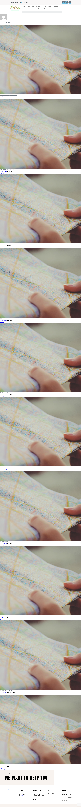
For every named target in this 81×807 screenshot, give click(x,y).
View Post (2, 98)
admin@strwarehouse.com (26, 797)
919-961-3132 (22, 795)
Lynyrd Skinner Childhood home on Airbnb (8, 467)
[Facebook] (63, 2)
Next (4, 769)
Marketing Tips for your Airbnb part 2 (7, 169)
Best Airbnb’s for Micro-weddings (6, 392)
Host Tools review (3, 318)
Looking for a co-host (27, 8)
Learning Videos (37, 8)
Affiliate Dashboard (51, 792)
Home (24, 6)
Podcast (44, 8)
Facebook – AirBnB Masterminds (6, 690)
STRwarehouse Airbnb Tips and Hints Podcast (8, 95)
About (29, 6)
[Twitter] (66, 2)
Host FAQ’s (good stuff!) (47, 6)
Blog (33, 6)
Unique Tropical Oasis (4, 541)
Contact (38, 6)
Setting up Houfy (3, 764)
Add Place (56, 6)
